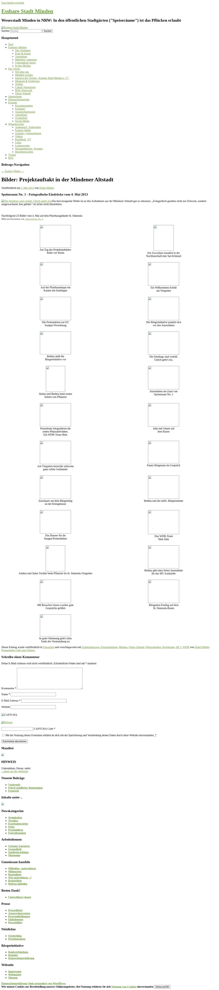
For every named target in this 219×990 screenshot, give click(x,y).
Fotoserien (48, 647)
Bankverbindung (18, 952)
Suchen (5, 30)
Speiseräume (15, 96)
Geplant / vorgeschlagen (28, 133)
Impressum (14, 971)
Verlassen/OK (162, 987)
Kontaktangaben (24, 105)
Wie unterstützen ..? (19, 877)
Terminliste (21, 56)
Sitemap (13, 977)
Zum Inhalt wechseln (12, 2)
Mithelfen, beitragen (26, 59)
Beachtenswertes (24, 151)
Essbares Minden (17, 47)
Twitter (12, 154)
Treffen (19, 84)
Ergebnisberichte (18, 823)
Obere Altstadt (23, 93)
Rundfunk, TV (23, 139)
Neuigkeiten (15, 817)
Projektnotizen (16, 938)
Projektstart (168, 647)
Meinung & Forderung (27, 81)
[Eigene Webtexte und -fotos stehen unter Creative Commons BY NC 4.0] (2, 804)
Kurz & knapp (23, 53)
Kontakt (12, 102)
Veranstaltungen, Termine (29, 148)
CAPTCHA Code (43, 728)
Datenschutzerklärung (21, 958)
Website (5, 706)
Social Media (22, 121)
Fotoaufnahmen (109, 647)
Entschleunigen (17, 833)
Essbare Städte (23, 130)
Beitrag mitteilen (17, 883)
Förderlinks (15, 935)
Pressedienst (15, 910)
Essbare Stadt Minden (27, 11)
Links (18, 142)
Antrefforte (21, 114)
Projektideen (15, 829)
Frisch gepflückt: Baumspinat (25, 787)
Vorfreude (14, 784)
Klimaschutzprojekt (18, 99)
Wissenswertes (16, 124)
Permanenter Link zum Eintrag (18, 650)
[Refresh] (6, 722)
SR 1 (178, 647)
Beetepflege (14, 874)
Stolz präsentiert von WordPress (47, 983)
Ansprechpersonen (25, 111)
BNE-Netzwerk (23, 90)
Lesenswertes (22, 145)
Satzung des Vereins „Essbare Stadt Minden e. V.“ (42, 78)
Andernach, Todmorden (28, 127)
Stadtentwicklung (18, 852)
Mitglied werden (24, 75)
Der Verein (14, 68)
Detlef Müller (46, 187)
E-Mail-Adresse (11, 700)
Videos (19, 136)
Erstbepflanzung (90, 647)
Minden (123, 647)
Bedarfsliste (15, 880)
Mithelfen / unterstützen (22, 868)
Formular (20, 108)
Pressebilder (15, 922)
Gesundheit (14, 849)
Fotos (11, 826)
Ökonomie (14, 855)
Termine (13, 820)
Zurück (7, 171)
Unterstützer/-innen (25, 62)
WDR (186, 647)
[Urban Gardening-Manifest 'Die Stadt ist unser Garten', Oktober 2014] (2, 755)
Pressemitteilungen (19, 916)
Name (5, 694)
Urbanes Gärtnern (19, 846)
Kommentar (8, 688)
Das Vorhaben (22, 50)
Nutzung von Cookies (123, 986)
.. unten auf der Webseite (14, 771)
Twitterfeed (21, 118)
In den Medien (23, 65)
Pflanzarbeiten (153, 647)
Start (10, 44)
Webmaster (14, 974)
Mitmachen (14, 871)
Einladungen (15, 919)
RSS (10, 157)
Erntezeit (13, 790)
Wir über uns (22, 71)
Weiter (18, 171)
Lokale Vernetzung (25, 87)
